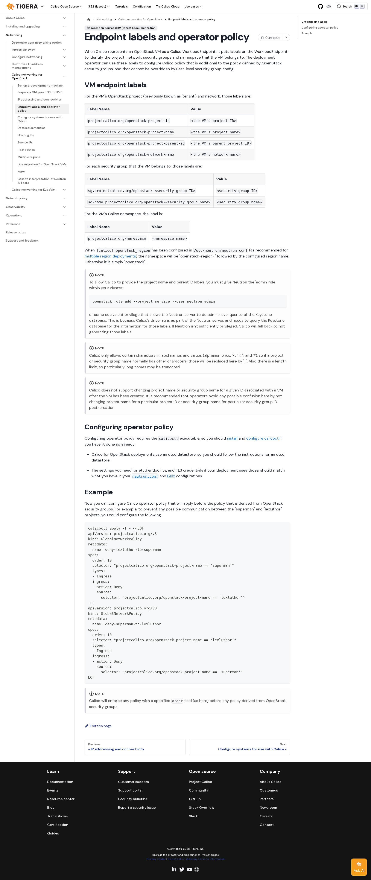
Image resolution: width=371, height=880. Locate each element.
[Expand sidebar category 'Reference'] (64, 224)
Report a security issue (137, 807)
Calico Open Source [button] (65, 6)
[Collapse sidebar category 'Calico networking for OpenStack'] (64, 77)
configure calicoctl (263, 438)
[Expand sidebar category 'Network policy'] (64, 198)
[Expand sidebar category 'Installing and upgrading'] (64, 26)
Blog (51, 807)
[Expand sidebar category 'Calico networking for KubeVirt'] (64, 189)
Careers (266, 816)
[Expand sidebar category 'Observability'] (64, 207)
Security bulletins (132, 799)
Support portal (130, 790)
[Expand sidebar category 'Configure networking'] (64, 57)
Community (198, 790)
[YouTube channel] (189, 869)
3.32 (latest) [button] (97, 6)
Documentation (60, 782)
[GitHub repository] (320, 6)
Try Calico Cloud (167, 6)
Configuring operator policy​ (320, 27)
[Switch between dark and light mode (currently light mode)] (328, 6)
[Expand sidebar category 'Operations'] (64, 215)
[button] (26, 6)
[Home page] (89, 19)
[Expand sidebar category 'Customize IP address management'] (64, 66)
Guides (53, 833)
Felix (171, 476)
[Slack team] (196, 869)
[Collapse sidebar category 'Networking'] (64, 35)
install (232, 438)
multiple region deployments (110, 256)
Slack (193, 816)
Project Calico (200, 782)
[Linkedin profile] (174, 869)
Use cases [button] (192, 6)
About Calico (270, 782)
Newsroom (268, 807)
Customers (269, 790)
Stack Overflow (201, 807)
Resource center (61, 799)
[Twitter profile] (181, 869)
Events (52, 790)
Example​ (307, 33)
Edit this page (101, 726)
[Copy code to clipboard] (281, 300)
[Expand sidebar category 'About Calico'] (64, 18)
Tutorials (121, 6)
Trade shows (57, 816)
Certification (142, 6)
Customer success (133, 782)
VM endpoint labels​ (314, 22)
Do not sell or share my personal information (196, 859)
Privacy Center (156, 859)
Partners (267, 799)
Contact (267, 824)
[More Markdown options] (286, 37)
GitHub (195, 799)
